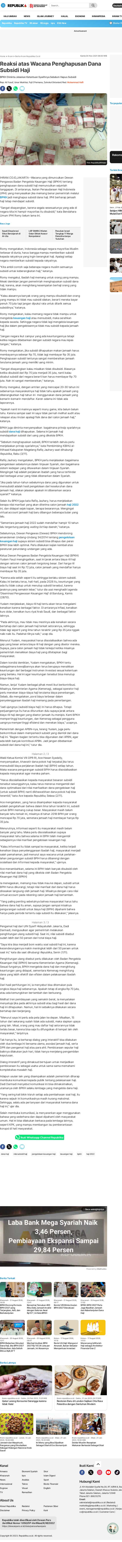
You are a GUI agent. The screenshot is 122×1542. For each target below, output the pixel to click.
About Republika (8, 1506)
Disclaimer (5, 1510)
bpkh (79, 1154)
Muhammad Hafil (75, 82)
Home (2, 56)
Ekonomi (80, 16)
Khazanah (4, 1475)
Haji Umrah (10, 16)
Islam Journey (45, 16)
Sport (46, 1479)
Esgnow (4, 1488)
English (47, 1488)
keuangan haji (22, 318)
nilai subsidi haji (20, 1154)
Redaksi (26, 1506)
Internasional (6, 1484)
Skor (46, 1471)
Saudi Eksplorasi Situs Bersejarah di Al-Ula (11, 233)
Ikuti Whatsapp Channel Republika (42, 1137)
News (27, 16)
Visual (25, 1488)
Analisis (25, 1479)
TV (1, 1492)
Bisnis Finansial (51, 1484)
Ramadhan (27, 1492)
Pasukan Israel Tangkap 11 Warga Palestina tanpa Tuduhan (64, 235)
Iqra (24, 1475)
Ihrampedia (98, 16)
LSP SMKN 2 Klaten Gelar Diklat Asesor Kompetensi (38, 233)
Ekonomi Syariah (29, 1471)
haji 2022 (72, 504)
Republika (7, 23)
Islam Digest (49, 1475)
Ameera (3, 1471)
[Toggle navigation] (3, 5)
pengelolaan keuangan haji (43, 1154)
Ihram (10, 56)
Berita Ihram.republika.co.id (27, 56)
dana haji (14, 431)
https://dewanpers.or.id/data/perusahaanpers (24, 1526)
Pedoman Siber (51, 1506)
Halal (64, 16)
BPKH (4, 197)
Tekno (25, 1484)
